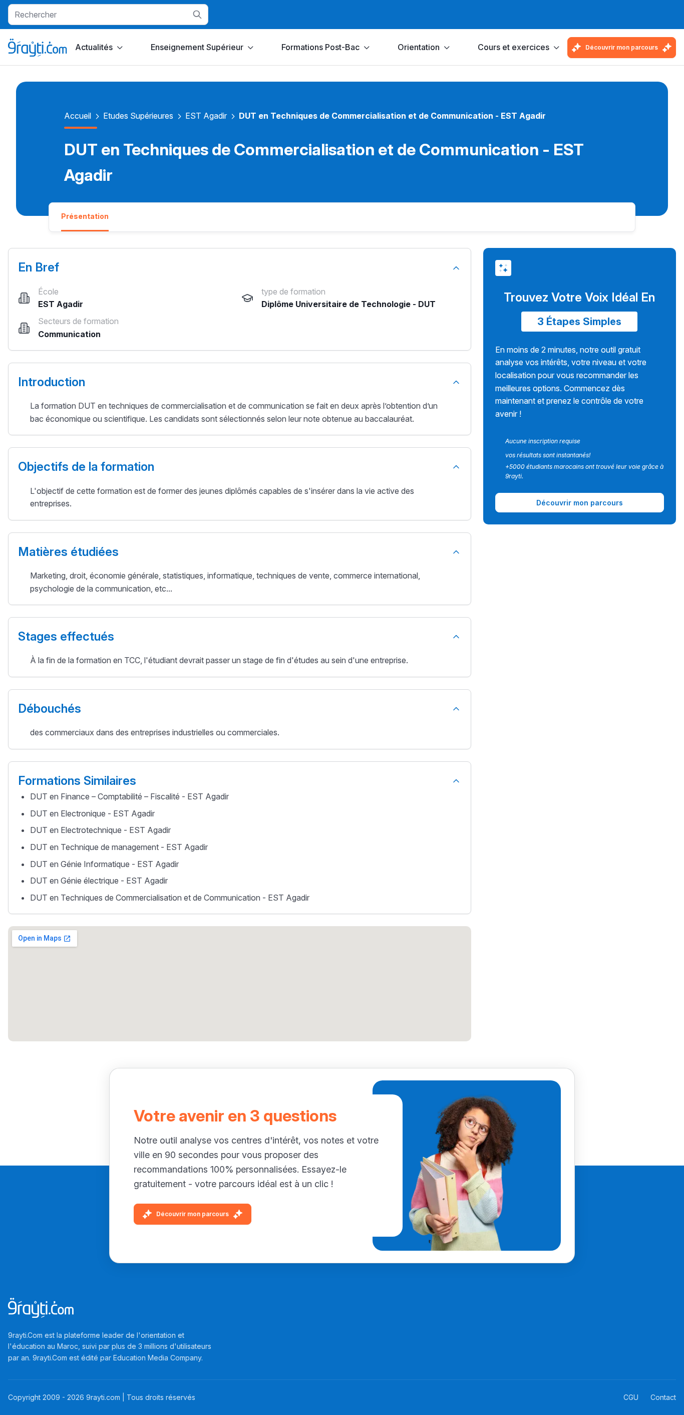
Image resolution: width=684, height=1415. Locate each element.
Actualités (94, 47)
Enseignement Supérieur (197, 47)
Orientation (419, 47)
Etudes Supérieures (138, 116)
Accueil (77, 116)
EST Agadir (206, 116)
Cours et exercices (513, 47)
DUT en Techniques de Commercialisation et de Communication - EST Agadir (169, 898)
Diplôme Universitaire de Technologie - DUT (348, 304)
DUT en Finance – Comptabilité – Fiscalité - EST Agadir (129, 796)
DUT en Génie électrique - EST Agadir (99, 881)
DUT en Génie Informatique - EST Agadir (104, 864)
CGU (630, 1397)
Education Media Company (157, 1357)
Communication (69, 334)
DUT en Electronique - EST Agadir (92, 813)
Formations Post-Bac (320, 47)
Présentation (85, 216)
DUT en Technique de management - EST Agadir (119, 847)
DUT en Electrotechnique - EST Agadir (100, 830)
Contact (663, 1397)
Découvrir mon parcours (621, 47)
